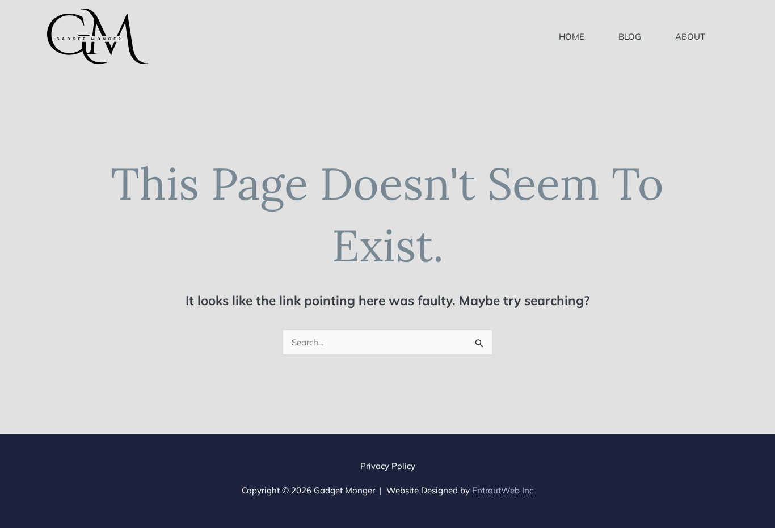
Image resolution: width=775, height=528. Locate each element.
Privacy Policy (387, 466)
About (690, 36)
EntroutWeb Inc (502, 490)
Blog (629, 36)
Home (571, 36)
